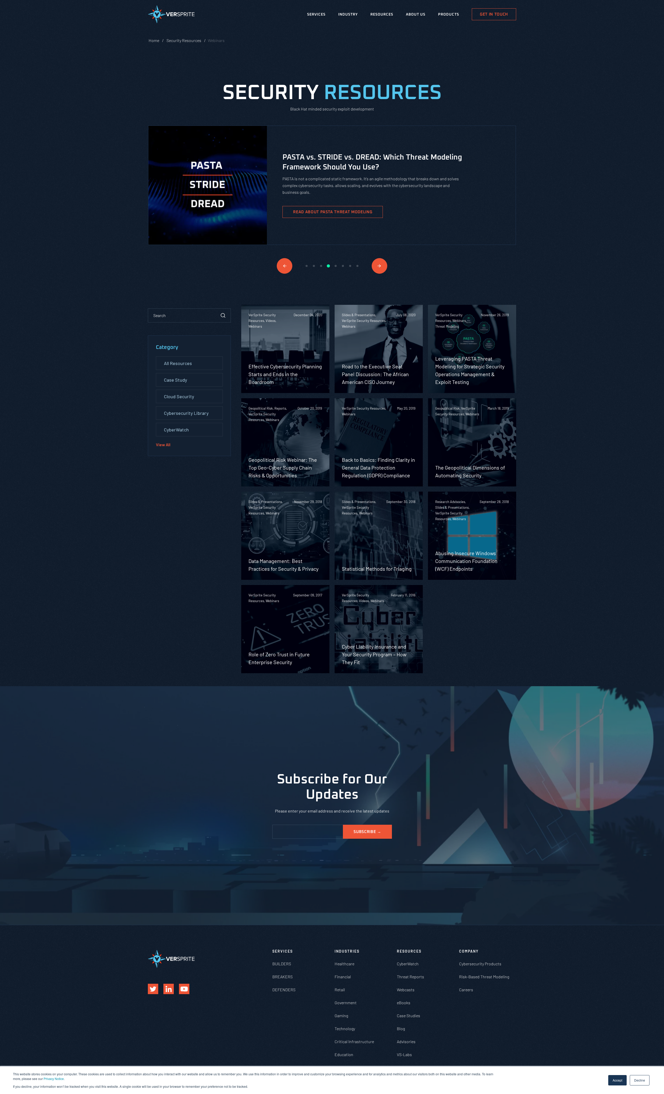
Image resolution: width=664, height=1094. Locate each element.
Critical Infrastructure (354, 1041)
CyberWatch (176, 429)
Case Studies (408, 1015)
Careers (466, 989)
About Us (415, 14)
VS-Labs (404, 1054)
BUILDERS (281, 963)
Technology (345, 1028)
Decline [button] (639, 1080)
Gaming (341, 1015)
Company (469, 951)
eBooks (403, 1002)
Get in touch (494, 14)
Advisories (406, 1041)
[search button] (223, 315)
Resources (381, 14)
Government (346, 1002)
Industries (347, 951)
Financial (343, 976)
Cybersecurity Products (480, 963)
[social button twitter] (153, 989)
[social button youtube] (184, 989)
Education (344, 1054)
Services (316, 14)
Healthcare (344, 963)
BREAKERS (282, 976)
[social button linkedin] (168, 989)
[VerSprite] (171, 15)
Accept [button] (617, 1080)
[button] (284, 266)
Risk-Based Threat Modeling (484, 976)
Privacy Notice (54, 1078)
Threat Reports (410, 976)
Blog (401, 1028)
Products (448, 14)
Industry (348, 14)
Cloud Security (179, 396)
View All (163, 444)
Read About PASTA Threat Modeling (332, 212)
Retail (340, 989)
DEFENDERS (283, 989)
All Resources (178, 363)
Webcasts (405, 989)
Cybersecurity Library (186, 413)
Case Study (175, 380)
